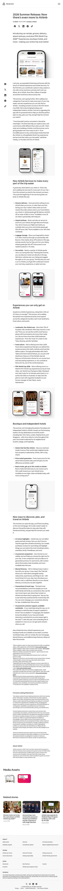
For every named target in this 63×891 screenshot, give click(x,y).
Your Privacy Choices (42, 888)
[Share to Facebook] (15, 26)
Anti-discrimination (47, 842)
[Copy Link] (32, 26)
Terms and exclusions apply (23, 668)
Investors (5, 867)
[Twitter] (26, 884)
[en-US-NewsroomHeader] (31, 62)
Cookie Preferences (30, 888)
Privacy (17, 888)
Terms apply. (46, 648)
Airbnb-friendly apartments (49, 856)
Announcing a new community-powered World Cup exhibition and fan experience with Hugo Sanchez (30, 818)
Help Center (6, 842)
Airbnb (16, 21)
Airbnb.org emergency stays (30, 867)
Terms (22, 888)
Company (29, 21)
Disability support (7, 844)
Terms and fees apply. (41, 647)
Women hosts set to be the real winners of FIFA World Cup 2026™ (11, 817)
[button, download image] (51, 50)
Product (34, 21)
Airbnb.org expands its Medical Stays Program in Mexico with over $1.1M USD (50, 817)
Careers (44, 864)
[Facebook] (36, 884)
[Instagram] (30, 884)
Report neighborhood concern (50, 844)
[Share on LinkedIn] (23, 26)
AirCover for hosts (27, 853)
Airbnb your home (7, 853)
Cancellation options (28, 844)
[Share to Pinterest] (28, 26)
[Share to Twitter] (19, 26)
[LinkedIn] (33, 884)
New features (26, 864)
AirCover (25, 842)
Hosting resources (47, 853)
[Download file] (9, 778)
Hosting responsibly (28, 856)
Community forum (7, 856)
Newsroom (10, 4)
